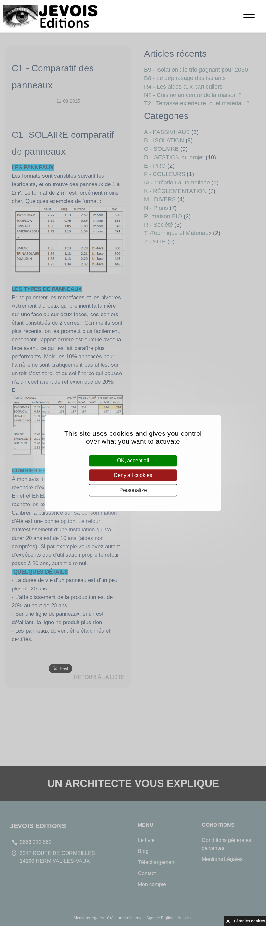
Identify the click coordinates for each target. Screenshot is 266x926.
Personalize (133, 490)
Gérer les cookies (249, 921)
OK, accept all (133, 460)
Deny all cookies (133, 475)
